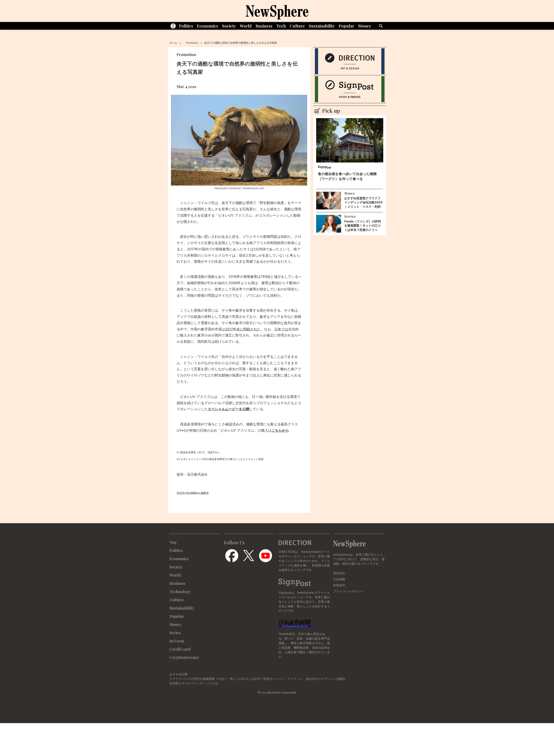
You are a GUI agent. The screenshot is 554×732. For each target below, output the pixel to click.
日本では (281, 329)
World (246, 26)
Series (175, 632)
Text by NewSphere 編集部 (193, 492)
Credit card (180, 649)
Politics (186, 26)
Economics (207, 26)
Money (364, 26)
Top (172, 542)
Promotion (192, 42)
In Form (176, 641)
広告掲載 (339, 579)
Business (264, 26)
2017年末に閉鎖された (243, 329)
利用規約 (339, 585)
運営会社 (339, 573)
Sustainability (322, 26)
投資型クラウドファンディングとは (193, 683)
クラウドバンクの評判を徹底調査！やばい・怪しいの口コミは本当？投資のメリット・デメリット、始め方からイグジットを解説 (257, 679)
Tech (281, 26)
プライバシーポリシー (348, 591)
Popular (346, 26)
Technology (180, 591)
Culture (297, 26)
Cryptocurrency (184, 657)
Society (229, 26)
